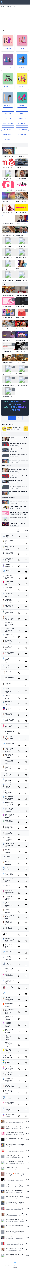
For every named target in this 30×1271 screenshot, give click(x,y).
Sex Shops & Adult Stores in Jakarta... (9, 697)
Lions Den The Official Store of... (9, 647)
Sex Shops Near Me (14, 440)
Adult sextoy (9, 987)
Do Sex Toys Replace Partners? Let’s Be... (9, 768)
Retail (25, 514)
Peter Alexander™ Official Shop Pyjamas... (8, 1037)
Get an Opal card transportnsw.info (9, 732)
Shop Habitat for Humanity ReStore (9, 880)
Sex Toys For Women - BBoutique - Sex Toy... (9, 660)
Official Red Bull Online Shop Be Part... (9, 624)
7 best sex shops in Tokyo (9, 565)
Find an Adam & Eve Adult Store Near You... (9, 874)
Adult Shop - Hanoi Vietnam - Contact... (9, 975)
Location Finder (8, 708)
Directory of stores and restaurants (8, 958)
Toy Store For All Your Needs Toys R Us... (9, 589)
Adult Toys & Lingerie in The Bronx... (9, 1092)
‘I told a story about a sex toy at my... (9, 595)
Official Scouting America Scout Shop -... (9, 940)
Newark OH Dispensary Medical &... (8, 786)
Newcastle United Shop (9, 684)
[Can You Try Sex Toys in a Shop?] (5, 513)
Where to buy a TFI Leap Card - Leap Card (9, 970)
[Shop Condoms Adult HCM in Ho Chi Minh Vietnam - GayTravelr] (5, 508)
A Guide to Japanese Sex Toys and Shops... (8, 1044)
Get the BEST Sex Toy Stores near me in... (9, 845)
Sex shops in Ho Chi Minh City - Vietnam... (9, 1080)
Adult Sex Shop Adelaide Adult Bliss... (9, 761)
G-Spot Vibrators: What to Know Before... (9, 917)
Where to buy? (10, 743)
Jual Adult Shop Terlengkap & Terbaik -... (9, 839)
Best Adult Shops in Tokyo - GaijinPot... (9, 851)
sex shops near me (8, 134)
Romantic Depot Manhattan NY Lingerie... (9, 827)
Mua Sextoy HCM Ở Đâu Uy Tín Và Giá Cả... (9, 816)
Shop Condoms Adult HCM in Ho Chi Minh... (9, 612)
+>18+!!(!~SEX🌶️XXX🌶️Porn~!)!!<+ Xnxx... (9, 738)
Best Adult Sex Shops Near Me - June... (9, 606)
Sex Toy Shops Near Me (15, 509)
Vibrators (8, 48)
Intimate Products (19, 514)
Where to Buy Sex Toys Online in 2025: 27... (9, 1068)
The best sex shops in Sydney (9, 1085)
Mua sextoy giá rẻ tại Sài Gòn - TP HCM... (9, 756)
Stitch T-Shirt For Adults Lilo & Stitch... (9, 548)
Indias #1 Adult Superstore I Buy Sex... (9, 892)
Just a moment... (9, 963)
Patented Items (23, 106)
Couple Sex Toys (8, 86)
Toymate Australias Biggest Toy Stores (8, 690)
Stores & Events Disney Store (9, 1056)
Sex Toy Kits (7, 106)
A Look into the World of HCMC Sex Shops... (9, 810)
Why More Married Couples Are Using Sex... (9, 618)
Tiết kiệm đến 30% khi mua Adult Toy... (8, 911)
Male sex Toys (23, 67)
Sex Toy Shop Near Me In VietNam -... (8, 726)
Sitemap (8, 856)
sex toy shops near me (23, 134)
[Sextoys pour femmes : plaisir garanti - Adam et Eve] (5, 444)
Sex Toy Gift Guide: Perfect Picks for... (9, 821)
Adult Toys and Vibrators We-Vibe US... (9, 703)
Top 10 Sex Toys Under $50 (9, 1115)
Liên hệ (8, 885)
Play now (26, 428)
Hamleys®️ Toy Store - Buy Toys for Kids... (9, 804)
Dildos (22, 48)
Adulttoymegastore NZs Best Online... (9, 678)
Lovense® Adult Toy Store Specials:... (9, 898)
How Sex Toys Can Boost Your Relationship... (9, 714)
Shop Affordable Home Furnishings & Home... (9, 1011)
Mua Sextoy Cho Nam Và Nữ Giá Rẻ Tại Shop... (9, 798)
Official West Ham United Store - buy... (8, 780)
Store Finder (9, 951)
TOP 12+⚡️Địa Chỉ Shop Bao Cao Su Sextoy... (9, 928)
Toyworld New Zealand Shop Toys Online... (8, 1050)
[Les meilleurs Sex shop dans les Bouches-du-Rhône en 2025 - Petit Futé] (5, 461)
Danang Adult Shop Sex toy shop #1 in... (8, 1109)
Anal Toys (8, 67)
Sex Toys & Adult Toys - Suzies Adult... (9, 630)
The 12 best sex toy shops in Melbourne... (9, 750)
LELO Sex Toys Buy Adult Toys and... (9, 577)
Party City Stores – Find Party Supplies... (9, 981)
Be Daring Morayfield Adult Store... (9, 792)
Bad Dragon (9, 934)
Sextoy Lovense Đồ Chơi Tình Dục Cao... (9, 1031)
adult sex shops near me (8, 139)
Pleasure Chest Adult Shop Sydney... (9, 559)
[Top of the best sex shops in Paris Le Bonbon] (5, 524)
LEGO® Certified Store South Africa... (9, 1062)
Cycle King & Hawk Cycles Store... (8, 833)
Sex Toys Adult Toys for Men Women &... (9, 1018)
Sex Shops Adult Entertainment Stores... (9, 720)
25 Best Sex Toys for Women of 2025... (9, 946)
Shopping (12, 514)
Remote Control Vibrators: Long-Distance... (9, 1005)
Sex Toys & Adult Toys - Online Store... (9, 1103)
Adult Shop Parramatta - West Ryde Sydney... (8, 1024)
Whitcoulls (9, 570)
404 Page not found (9, 6)
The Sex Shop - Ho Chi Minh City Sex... (9, 636)
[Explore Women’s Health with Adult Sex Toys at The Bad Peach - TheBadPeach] (5, 519)
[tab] (3, 30)
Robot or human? (8, 868)
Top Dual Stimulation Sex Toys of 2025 (9, 999)
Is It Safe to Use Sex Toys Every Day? (9, 922)
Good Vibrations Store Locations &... (9, 542)
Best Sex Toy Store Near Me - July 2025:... (9, 863)
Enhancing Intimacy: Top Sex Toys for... (8, 600)
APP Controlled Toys (23, 86)
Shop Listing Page (9, 535)
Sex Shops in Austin (9, 666)
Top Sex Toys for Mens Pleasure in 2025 (9, 553)
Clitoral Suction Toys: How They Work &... (9, 583)
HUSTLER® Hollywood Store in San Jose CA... (9, 642)
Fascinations (9, 672)
